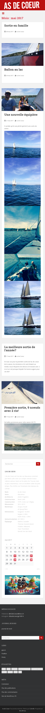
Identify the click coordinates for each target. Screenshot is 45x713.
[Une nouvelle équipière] (22, 99)
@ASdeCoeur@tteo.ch (16, 614)
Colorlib (32, 709)
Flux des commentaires (9, 692)
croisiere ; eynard (37, 669)
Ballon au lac (13, 69)
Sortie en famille (16, 25)
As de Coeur (20, 31)
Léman (4, 672)
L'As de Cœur (9, 476)
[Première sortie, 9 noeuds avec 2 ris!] (22, 392)
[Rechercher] (38, 464)
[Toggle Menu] (3, 13)
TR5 (20, 672)
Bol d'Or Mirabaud (24, 669)
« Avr (6, 569)
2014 (8, 669)
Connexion (5, 684)
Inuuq (3, 657)
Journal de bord (7, 629)
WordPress (22, 711)
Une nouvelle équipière (21, 115)
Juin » (38, 569)
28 (31, 559)
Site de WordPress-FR (9, 696)
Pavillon (4, 654)
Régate (10, 672)
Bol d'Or (14, 669)
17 (15, 555)
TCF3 (15, 672)
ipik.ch (4, 650)
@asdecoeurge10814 (16, 616)
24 (15, 559)
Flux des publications (9, 688)
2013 (3, 669)
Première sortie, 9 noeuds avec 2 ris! (22, 409)
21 (31, 555)
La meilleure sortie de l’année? (19, 348)
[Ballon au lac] (22, 54)
